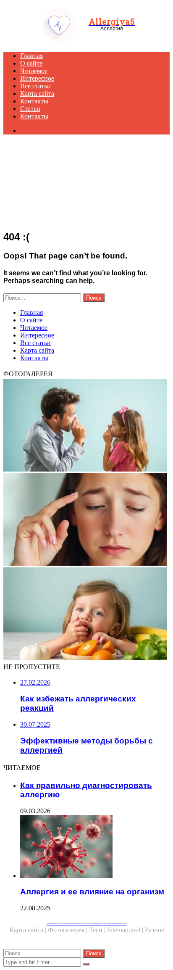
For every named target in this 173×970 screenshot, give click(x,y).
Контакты (34, 101)
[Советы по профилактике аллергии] (86, 426)
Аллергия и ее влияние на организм (92, 891)
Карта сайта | (28, 929)
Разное (154, 929)
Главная (31, 55)
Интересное (37, 78)
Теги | (98, 929)
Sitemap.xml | (126, 929)
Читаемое (33, 70)
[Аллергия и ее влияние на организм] (95, 847)
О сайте (31, 63)
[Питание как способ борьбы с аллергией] (86, 614)
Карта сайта (37, 93)
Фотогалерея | (68, 929)
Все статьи (35, 86)
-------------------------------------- (86, 922)
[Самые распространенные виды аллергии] (86, 520)
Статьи (30, 108)
